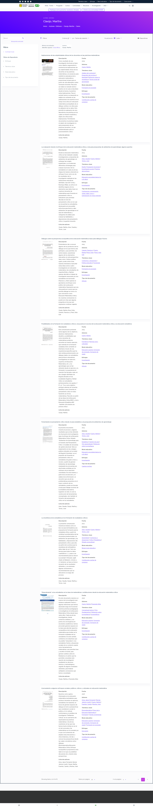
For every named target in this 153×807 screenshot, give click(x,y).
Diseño (84, 167)
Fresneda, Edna (96, 604)
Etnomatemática (87, 710)
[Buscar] (129, 5)
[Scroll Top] (133, 805)
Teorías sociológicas (95, 714)
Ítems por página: (84, 779)
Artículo (84, 281)
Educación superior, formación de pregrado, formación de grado (91, 352)
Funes (51, 5)
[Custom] (19, 805)
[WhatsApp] (30, 1)
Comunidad (76, 5)
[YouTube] (28, 1)
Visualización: (108, 38)
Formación (85, 714)
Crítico (92, 540)
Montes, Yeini (97, 704)
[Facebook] (22, 1)
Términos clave (82, 1)
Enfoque (92, 1)
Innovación (85, 731)
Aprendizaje (85, 538)
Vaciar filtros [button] (56, 47)
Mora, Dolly (90, 252)
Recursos (86, 5)
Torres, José (85, 161)
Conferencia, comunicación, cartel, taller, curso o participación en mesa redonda (91, 193)
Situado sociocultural (88, 542)
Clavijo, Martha (86, 67)
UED (104, 5)
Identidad (85, 77)
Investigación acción (88, 169)
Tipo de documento (115, 1)
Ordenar (64, 38)
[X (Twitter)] (20, 1)
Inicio (46, 5)
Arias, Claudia (86, 159)
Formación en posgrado (89, 87)
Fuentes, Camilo (87, 704)
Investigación (96, 5)
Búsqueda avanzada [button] (17, 41)
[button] (138, 779)
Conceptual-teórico (88, 610)
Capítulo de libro (87, 466)
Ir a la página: (117, 779)
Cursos (67, 5)
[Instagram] (25, 1)
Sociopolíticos (95, 614)
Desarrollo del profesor (89, 75)
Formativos (85, 341)
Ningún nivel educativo (89, 548)
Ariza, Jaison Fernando (88, 700)
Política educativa (87, 263)
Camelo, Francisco (87, 250)
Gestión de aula (94, 442)
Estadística (85, 442)
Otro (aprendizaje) (87, 444)
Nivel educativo (102, 1)
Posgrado (59, 5)
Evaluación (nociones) (93, 167)
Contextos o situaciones (89, 260)
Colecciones (127, 1)
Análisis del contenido (88, 73)
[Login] (133, 5)
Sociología (97, 263)
